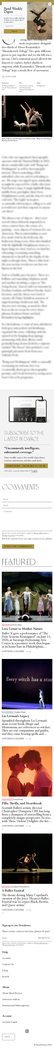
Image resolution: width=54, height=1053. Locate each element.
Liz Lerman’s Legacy (15, 716)
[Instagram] (27, 1032)
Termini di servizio (8, 536)
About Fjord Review (12, 993)
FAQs (5, 970)
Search (5, 977)
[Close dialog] (49, 4)
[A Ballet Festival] (27, 859)
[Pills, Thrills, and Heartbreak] (27, 771)
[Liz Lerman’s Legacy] (27, 684)
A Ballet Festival (13, 891)
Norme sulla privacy (40, 533)
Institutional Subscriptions (15, 1005)
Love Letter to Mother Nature (22, 629)
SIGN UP (14, 31)
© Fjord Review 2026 (43, 1045)
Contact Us (8, 964)
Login (34, 471)
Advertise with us (11, 999)
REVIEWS (6, 625)
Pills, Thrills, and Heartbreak (22, 803)
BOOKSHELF (8, 712)
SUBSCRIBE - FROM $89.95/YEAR (26, 466)
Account (6, 958)
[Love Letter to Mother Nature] (27, 597)
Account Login (9, 1022)
